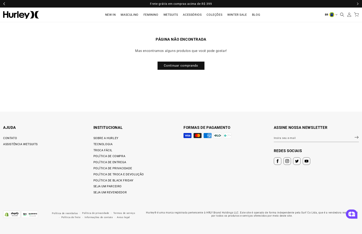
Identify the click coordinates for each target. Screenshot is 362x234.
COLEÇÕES (214, 14)
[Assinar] (354, 137)
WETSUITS (170, 14)
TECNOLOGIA (103, 144)
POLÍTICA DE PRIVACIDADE (112, 168)
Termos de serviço (124, 213)
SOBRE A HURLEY (105, 138)
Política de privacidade (95, 213)
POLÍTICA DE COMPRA (109, 156)
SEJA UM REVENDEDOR (110, 192)
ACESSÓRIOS (192, 14)
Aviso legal (123, 217)
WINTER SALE (237, 14)
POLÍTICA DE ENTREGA (109, 162)
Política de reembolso (65, 213)
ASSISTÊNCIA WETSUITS (20, 144)
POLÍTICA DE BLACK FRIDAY (113, 180)
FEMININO (151, 14)
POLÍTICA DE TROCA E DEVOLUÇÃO (118, 174)
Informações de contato (99, 217)
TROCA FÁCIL (103, 150)
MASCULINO (129, 14)
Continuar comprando (181, 65)
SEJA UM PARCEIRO (107, 186)
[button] (342, 14)
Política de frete (71, 217)
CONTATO (10, 138)
